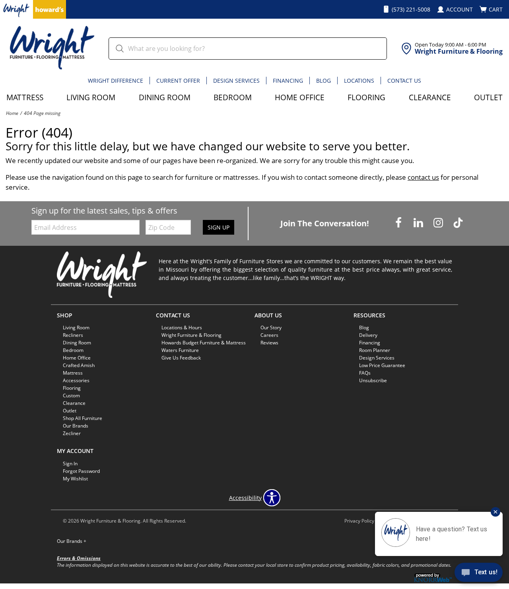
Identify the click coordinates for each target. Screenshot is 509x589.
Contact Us (404, 80)
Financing (288, 80)
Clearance (430, 97)
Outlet (488, 97)
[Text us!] (478, 573)
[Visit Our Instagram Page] (439, 223)
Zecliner (72, 433)
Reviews (269, 342)
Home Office (299, 97)
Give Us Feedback (181, 357)
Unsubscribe (373, 380)
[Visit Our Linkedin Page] (419, 223)
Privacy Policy (359, 520)
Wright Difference (115, 80)
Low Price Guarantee (382, 365)
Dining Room (164, 97)
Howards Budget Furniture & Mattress (203, 342)
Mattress (24, 97)
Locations (359, 80)
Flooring (366, 97)
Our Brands (71, 541)
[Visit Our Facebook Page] (399, 223)
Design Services (236, 80)
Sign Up (218, 227)
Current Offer (178, 80)
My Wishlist (75, 478)
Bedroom (233, 97)
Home (12, 113)
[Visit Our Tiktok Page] (458, 223)
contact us (423, 177)
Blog (323, 80)
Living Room (90, 97)
